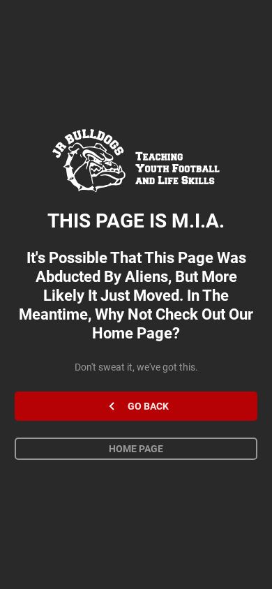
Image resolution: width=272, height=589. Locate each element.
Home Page (136, 448)
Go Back (148, 406)
